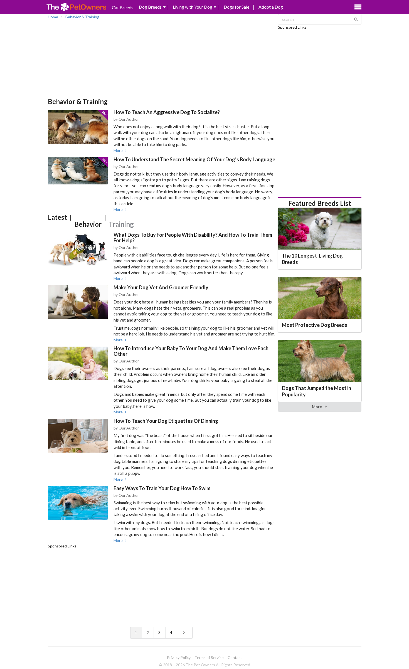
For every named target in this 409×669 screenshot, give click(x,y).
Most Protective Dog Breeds (314, 325)
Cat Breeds (122, 7)
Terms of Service (209, 657)
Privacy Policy (179, 657)
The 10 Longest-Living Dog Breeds (312, 259)
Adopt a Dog (270, 6)
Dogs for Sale (236, 6)
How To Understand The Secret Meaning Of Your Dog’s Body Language (194, 159)
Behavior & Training (82, 17)
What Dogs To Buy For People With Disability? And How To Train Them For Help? (193, 237)
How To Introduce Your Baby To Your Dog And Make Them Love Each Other (191, 351)
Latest (57, 217)
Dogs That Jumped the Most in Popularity (316, 391)
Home (53, 17)
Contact (235, 657)
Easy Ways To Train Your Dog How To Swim (162, 488)
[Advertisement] (161, 58)
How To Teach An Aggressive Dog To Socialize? (167, 112)
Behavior (88, 224)
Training (121, 224)
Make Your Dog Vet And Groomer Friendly (161, 287)
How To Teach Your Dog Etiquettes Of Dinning (166, 421)
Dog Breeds (150, 6)
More (119, 150)
